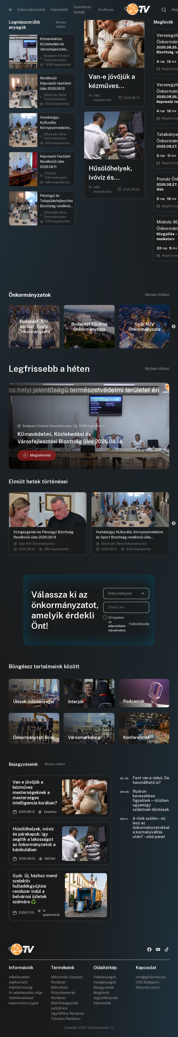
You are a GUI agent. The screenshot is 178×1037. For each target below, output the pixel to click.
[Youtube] (158, 950)
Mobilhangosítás (64, 1003)
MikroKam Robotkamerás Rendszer (63, 992)
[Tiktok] (166, 950)
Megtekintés (40, 455)
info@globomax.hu (151, 977)
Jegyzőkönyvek (105, 998)
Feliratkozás (139, 624)
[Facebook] (149, 950)
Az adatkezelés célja (25, 993)
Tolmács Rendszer (66, 1019)
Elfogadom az (117, 624)
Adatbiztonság (21, 987)
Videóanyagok (104, 977)
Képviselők (59, 10)
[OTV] (137, 9)
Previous (4, 326)
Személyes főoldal (82, 9)
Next (173, 326)
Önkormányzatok (31, 10)
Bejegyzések (103, 987)
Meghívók (101, 993)
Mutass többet (61, 24)
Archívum (106, 10)
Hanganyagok (104, 982)
